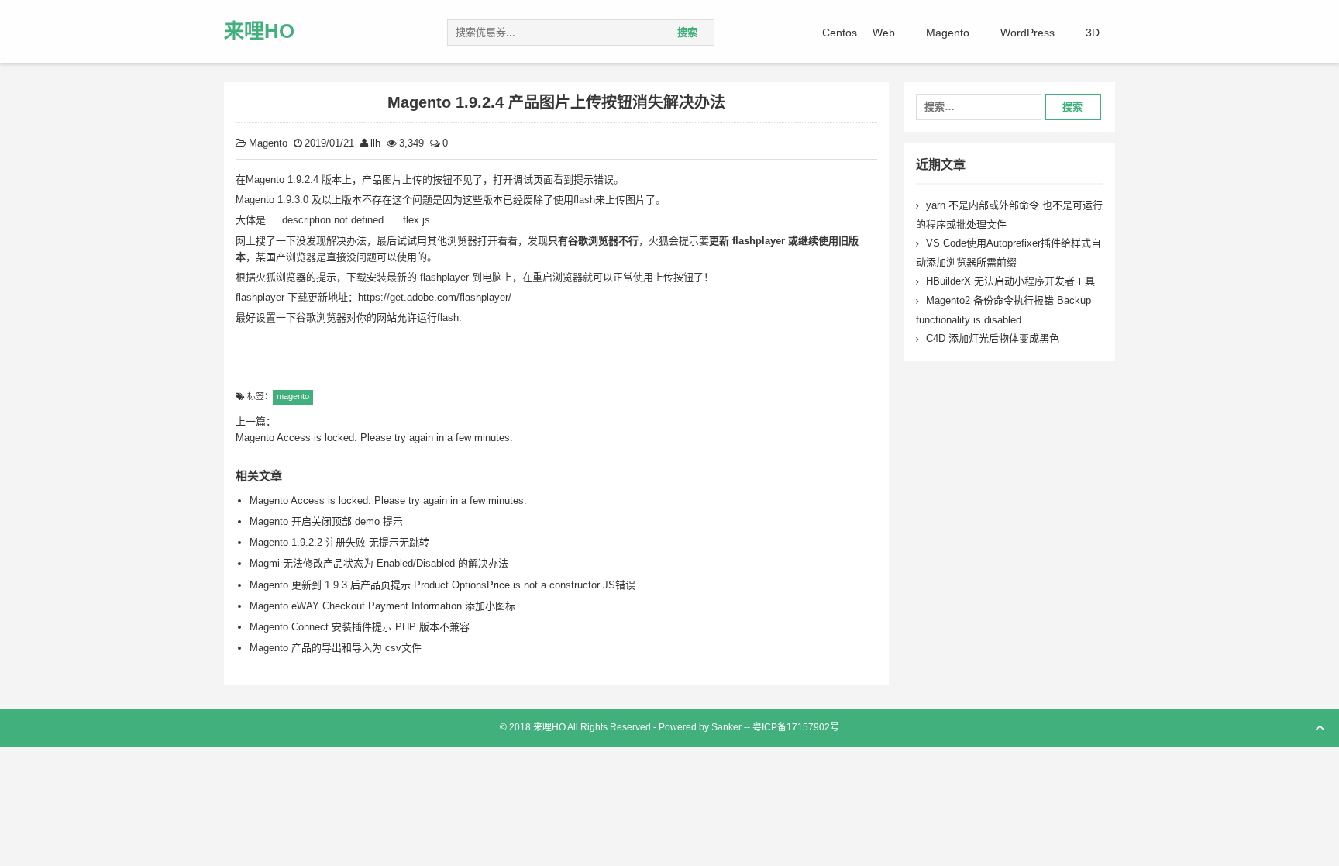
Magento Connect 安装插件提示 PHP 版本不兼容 (360, 627)
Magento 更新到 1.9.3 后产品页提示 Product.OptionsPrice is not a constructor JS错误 (442, 585)
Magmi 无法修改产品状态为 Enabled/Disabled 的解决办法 (379, 563)
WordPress (1027, 32)
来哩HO (259, 31)
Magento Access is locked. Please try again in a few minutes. (388, 500)
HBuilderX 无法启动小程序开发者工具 (1010, 281)
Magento (947, 32)
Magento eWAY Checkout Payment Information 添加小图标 (382, 606)
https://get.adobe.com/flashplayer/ (434, 297)
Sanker (726, 727)
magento (293, 396)
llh (375, 143)
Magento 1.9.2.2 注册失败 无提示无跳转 (339, 542)
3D (1093, 32)
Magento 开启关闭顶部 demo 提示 (326, 521)
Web (884, 32)
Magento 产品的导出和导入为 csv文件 (336, 648)
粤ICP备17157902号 (795, 727)
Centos (839, 32)
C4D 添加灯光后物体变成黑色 (992, 338)
